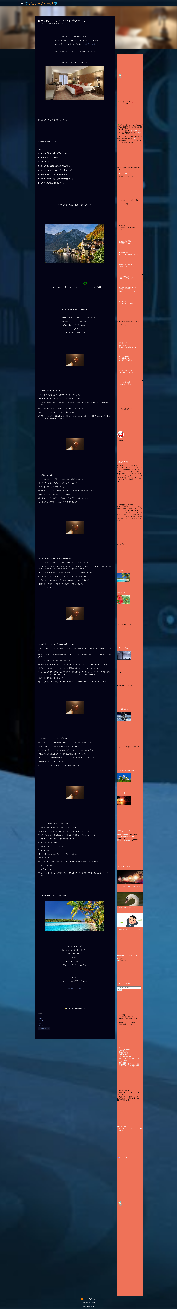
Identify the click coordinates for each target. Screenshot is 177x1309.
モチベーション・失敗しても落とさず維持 (129, 886)
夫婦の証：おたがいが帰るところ (127, 907)
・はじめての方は (122, 173)
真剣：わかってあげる (123, 840)
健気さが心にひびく (123, 835)
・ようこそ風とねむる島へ (125, 1056)
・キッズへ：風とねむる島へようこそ (128, 1058)
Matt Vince (93, 1302)
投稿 (121, 959)
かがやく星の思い (136, 131)
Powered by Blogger (89, 1299)
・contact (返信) (122, 1055)
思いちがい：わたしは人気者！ (126, 836)
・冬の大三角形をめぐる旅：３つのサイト (129, 1064)
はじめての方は (90, 44)
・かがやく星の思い (123, 1060)
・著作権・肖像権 (122, 1053)
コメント (123, 960)
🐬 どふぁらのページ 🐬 (40, 3)
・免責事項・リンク (123, 1051)
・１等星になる (121, 1062)
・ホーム (120, 1047)
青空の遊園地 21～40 (43, 1028)
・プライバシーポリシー (124, 1049)
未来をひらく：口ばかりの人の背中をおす (129, 929)
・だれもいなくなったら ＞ (75, 988)
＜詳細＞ (135, 138)
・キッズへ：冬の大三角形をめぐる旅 (128, 1066)
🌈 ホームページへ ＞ (124, 1157)
